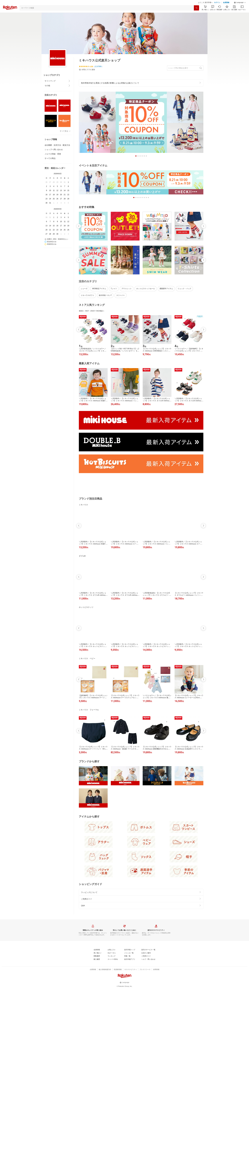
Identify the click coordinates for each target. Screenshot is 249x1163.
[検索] (196, 14)
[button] (240, 9)
